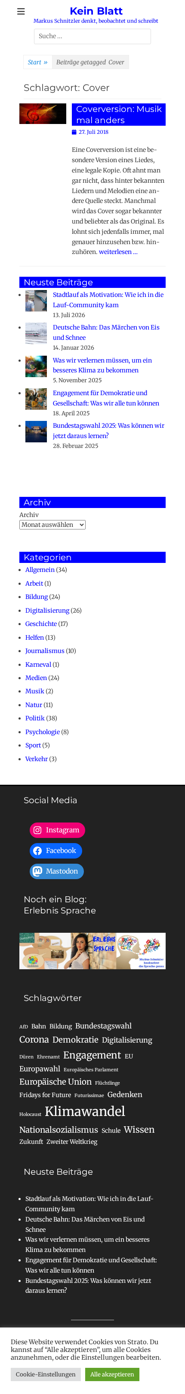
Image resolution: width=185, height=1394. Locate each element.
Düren (26, 1057)
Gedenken (125, 1094)
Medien (36, 678)
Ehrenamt (48, 1057)
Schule (111, 1130)
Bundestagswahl (103, 1026)
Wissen (139, 1129)
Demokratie (75, 1040)
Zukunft (31, 1142)
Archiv (29, 515)
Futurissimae (89, 1095)
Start (38, 62)
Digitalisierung (47, 610)
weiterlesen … (118, 252)
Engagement (92, 1055)
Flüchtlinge (107, 1083)
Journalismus (45, 651)
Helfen (34, 637)
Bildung (36, 597)
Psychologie (42, 732)
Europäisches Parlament (91, 1070)
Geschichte (41, 624)
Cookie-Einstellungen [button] (46, 1374)
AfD (23, 1027)
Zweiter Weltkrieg (71, 1142)
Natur (33, 705)
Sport (33, 745)
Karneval (38, 664)
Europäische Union (55, 1082)
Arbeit (34, 583)
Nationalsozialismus (58, 1130)
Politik (35, 718)
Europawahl (39, 1068)
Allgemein (40, 570)
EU (129, 1056)
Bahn (38, 1026)
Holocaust (30, 1114)
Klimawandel (85, 1111)
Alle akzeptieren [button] (112, 1374)
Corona (34, 1039)
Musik (34, 691)
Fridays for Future (45, 1095)
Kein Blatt (96, 11)
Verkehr (36, 759)
